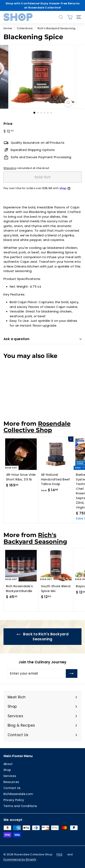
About (8, 764)
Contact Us (12, 788)
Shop (7, 770)
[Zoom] (68, 103)
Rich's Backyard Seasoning (56, 28)
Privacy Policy (14, 800)
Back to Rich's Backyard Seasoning (45, 637)
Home (8, 28)
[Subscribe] (71, 673)
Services (10, 776)
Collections (25, 28)
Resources (11, 782)
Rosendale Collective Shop (37, 427)
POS (59, 854)
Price (8, 123)
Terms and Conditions (20, 806)
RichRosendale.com (18, 794)
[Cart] (70, 17)
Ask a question (17, 339)
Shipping (10, 168)
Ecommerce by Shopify (20, 859)
